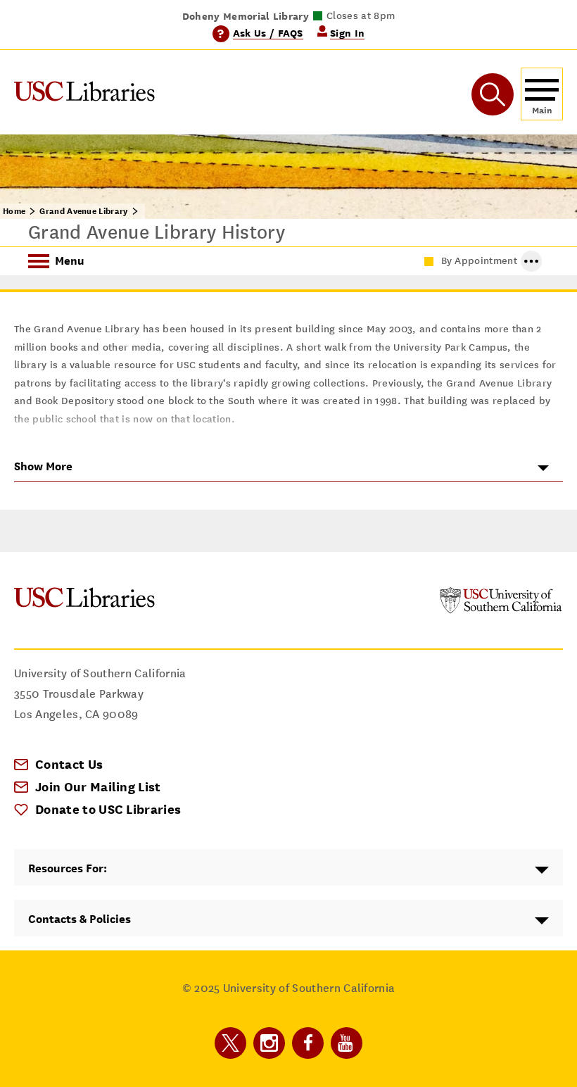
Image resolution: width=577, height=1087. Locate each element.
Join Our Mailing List (98, 786)
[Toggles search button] (492, 94)
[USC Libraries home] (84, 94)
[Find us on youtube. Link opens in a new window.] (346, 1043)
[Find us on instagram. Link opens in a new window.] (269, 1043)
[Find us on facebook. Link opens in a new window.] (308, 1043)
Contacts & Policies (79, 919)
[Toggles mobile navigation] (542, 94)
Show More (43, 466)
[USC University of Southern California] (501, 610)
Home (14, 211)
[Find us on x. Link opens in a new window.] (230, 1043)
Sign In (347, 33)
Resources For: (67, 868)
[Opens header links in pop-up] (531, 261)
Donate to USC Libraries (108, 809)
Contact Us (69, 764)
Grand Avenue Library (83, 211)
